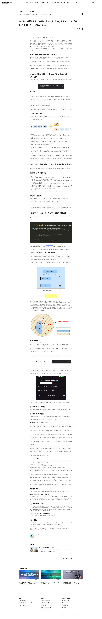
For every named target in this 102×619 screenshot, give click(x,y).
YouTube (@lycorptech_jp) (46, 605)
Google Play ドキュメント (42, 103)
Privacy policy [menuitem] (64, 614)
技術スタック (64, 602)
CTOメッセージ (65, 603)
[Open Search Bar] (98, 3)
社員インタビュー (65, 605)
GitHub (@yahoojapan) (24, 605)
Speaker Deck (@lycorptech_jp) (48, 603)
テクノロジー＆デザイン (66, 600)
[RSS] (82, 14)
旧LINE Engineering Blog (46, 607)
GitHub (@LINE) (22, 603)
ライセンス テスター (49, 245)
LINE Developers (22, 600)
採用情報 (64, 607)
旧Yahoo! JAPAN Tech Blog (46, 609)
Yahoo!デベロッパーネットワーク (25, 602)
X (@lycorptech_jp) (45, 602)
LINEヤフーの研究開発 (45, 600)
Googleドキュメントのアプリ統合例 (37, 219)
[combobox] (94, 2)
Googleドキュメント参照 (35, 153)
